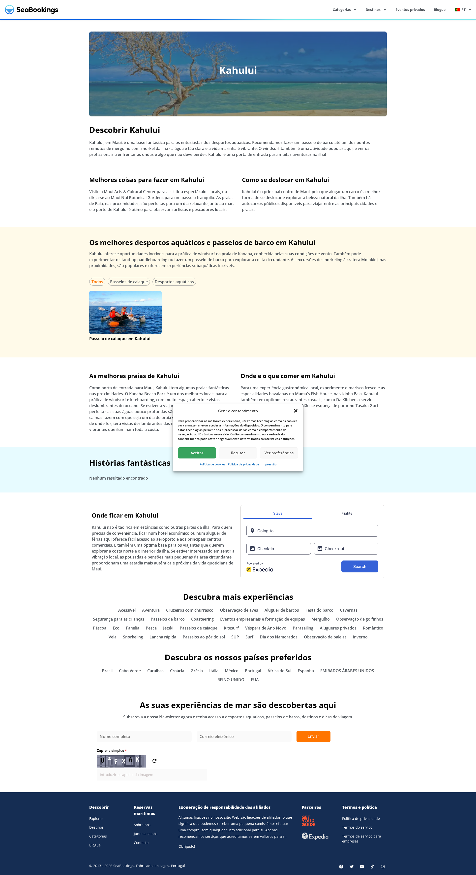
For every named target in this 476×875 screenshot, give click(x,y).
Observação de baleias (325, 637)
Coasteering (202, 619)
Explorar (96, 818)
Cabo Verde (130, 670)
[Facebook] (341, 867)
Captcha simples (111, 751)
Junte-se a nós (145, 833)
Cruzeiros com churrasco (189, 610)
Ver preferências (279, 452)
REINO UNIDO (230, 679)
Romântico (373, 628)
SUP (235, 637)
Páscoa (99, 628)
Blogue (440, 9)
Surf (249, 637)
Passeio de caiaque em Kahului (119, 338)
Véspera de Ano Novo (265, 628)
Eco (116, 628)
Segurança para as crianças (118, 619)
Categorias (342, 9)
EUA (255, 679)
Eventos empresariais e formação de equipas (262, 619)
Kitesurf (231, 628)
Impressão (269, 464)
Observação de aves (239, 610)
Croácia (177, 670)
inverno (360, 637)
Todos (97, 281)
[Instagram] (383, 867)
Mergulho (320, 619)
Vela (113, 637)
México (231, 670)
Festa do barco (319, 610)
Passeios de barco (168, 619)
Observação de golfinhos (359, 619)
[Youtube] (362, 867)
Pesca (151, 628)
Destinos (373, 9)
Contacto (141, 842)
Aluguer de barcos (282, 610)
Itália (213, 670)
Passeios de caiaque (129, 281)
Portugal (253, 670)
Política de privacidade (243, 464)
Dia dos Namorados (279, 637)
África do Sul (279, 670)
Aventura (151, 610)
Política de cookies (212, 464)
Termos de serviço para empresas (361, 838)
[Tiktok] (372, 867)
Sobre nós (142, 824)
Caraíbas (155, 670)
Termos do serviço (357, 827)
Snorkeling (133, 637)
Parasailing (303, 628)
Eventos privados (410, 9)
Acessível (127, 610)
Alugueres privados (338, 628)
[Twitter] (352, 867)
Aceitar (197, 452)
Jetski (168, 628)
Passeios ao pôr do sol (204, 637)
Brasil (107, 670)
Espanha (306, 670)
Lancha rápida (162, 637)
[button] (295, 410)
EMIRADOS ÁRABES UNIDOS (347, 670)
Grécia (197, 670)
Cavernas (348, 610)
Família (132, 628)
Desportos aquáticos (174, 281)
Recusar (238, 452)
